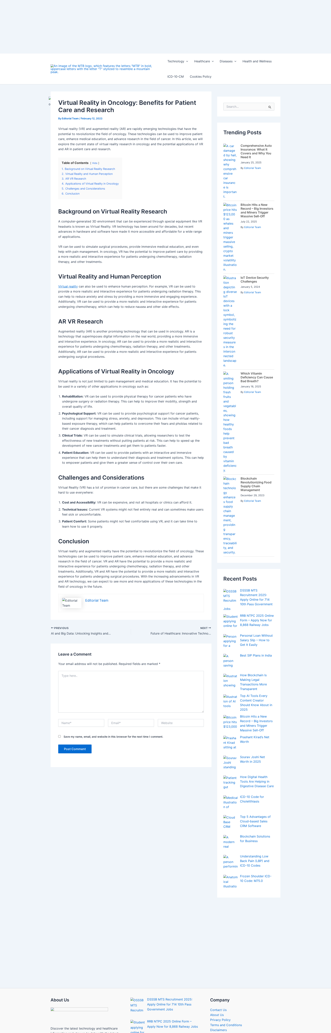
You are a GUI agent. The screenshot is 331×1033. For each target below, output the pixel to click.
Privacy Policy (220, 961)
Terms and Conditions (226, 966)
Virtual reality (68, 228)
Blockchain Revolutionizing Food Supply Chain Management (256, 425)
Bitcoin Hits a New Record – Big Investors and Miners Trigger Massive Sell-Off (257, 152)
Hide (94, 104)
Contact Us (218, 951)
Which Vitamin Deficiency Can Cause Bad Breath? (257, 318)
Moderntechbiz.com (165, 1018)
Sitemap (216, 976)
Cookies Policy (200, 18)
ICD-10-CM (175, 18)
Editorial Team (252, 109)
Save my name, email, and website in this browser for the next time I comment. (113, 678)
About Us (217, 956)
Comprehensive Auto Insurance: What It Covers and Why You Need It (256, 92)
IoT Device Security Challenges (255, 221)
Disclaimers (218, 971)
